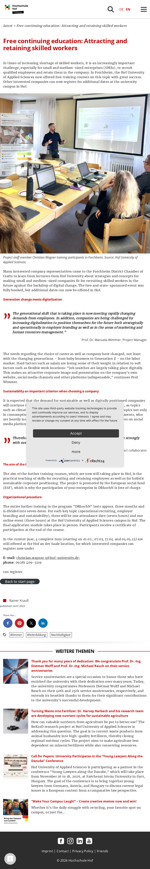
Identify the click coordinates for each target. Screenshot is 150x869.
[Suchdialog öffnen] (110, 9)
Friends (102, 851)
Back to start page (20, 581)
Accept (76, 433)
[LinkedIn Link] (80, 841)
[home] (17, 17)
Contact (63, 851)
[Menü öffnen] (144, 9)
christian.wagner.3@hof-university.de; (48, 558)
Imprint (47, 851)
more (76, 452)
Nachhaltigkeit (61, 635)
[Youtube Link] (89, 841)
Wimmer (16, 635)
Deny (76, 442)
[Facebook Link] (61, 841)
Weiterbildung (36, 635)
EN (128, 9)
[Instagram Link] (70, 841)
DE (121, 9)
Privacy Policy (82, 851)
